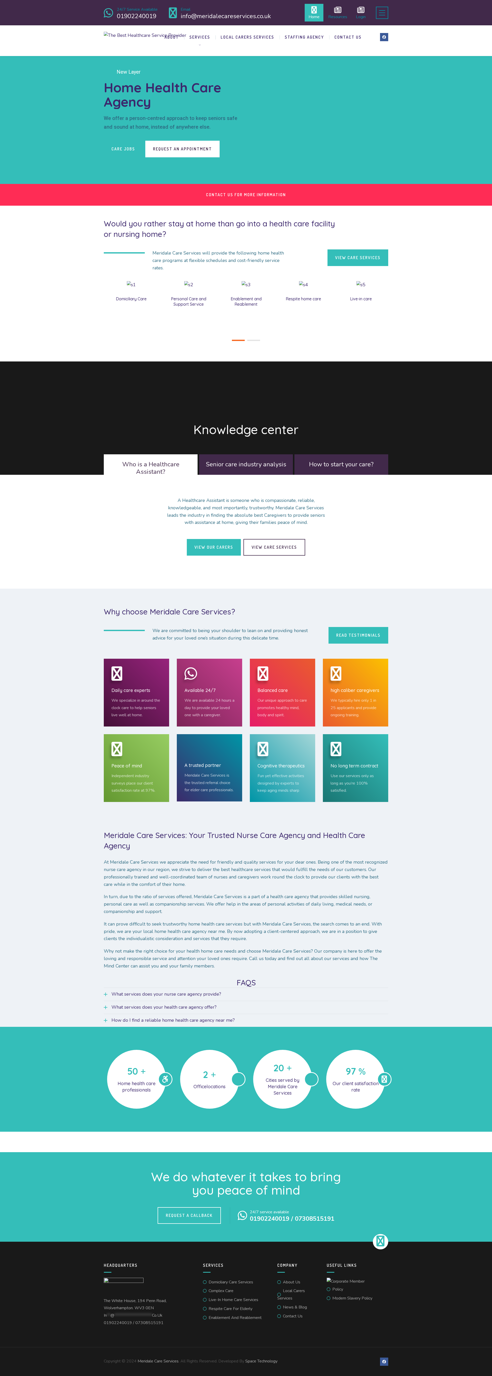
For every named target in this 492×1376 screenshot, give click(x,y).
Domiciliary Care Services (231, 1282)
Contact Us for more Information (246, 194)
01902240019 (118, 1323)
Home (314, 16)
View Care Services (274, 547)
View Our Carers (213, 547)
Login (361, 16)
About (172, 37)
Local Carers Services (247, 37)
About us (291, 1282)
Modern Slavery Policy (352, 1298)
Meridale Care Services (158, 1361)
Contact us (348, 37)
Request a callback (189, 1215)
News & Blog (295, 1307)
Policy (337, 1289)
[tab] (151, 467)
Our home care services (324, 148)
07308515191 (149, 1323)
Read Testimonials (358, 635)
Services (199, 37)
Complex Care (221, 1291)
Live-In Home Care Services (233, 1300)
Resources (337, 16)
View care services (358, 257)
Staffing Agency (304, 37)
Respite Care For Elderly (230, 1309)
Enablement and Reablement (235, 1317)
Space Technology (261, 1361)
